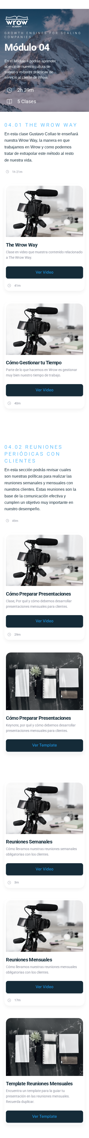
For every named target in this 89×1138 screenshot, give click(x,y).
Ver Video (44, 272)
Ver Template (44, 745)
